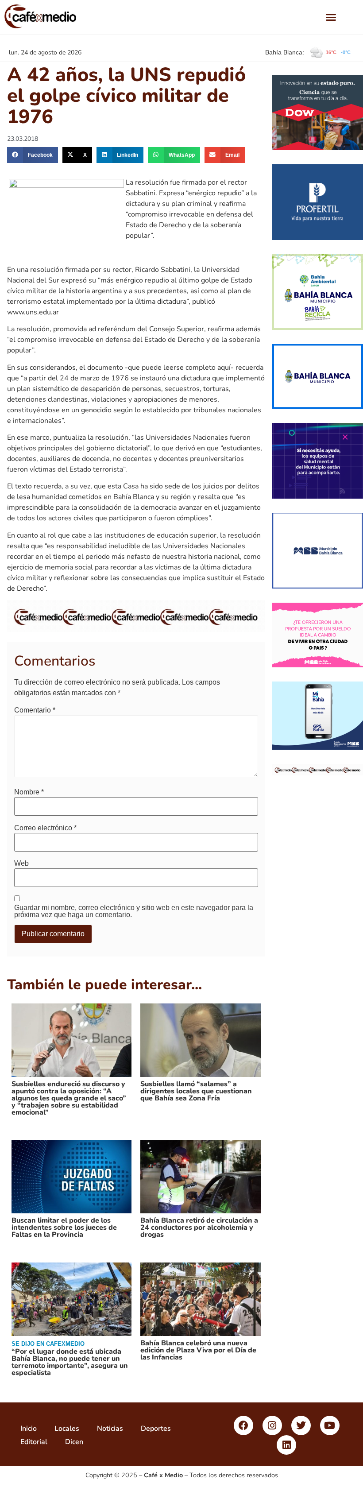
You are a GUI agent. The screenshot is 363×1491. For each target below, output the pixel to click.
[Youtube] (330, 1425)
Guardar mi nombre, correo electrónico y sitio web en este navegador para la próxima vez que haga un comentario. (133, 911)
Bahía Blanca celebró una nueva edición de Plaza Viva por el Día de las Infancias (198, 1350)
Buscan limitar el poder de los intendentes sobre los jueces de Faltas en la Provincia (64, 1227)
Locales (66, 1428)
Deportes (156, 1428)
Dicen (74, 1442)
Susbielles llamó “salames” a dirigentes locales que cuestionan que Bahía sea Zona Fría (196, 1091)
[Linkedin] (286, 1445)
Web (21, 863)
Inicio (28, 1428)
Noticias (110, 1428)
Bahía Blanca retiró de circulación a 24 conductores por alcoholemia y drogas (199, 1227)
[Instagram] (272, 1425)
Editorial (33, 1442)
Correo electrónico (45, 828)
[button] (330, 17)
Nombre (29, 792)
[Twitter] (301, 1425)
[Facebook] (243, 1425)
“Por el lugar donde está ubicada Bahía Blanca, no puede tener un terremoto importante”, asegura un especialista (70, 1362)
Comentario (34, 710)
